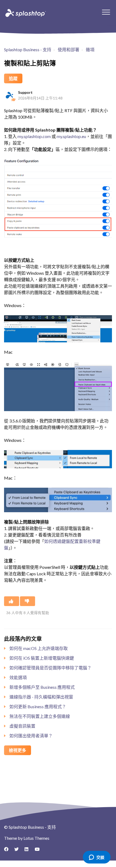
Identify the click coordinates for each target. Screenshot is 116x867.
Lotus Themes (36, 838)
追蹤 (13, 78)
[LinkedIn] (29, 851)
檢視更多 (17, 750)
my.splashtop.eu (71, 136)
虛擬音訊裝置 (22, 725)
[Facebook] (8, 851)
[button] (106, 12)
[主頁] (25, 12)
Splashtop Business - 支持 (27, 49)
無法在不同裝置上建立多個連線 (39, 716)
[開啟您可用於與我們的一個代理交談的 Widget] (97, 857)
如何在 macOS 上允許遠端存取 (38, 648)
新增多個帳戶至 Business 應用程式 (42, 687)
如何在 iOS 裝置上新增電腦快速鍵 (41, 657)
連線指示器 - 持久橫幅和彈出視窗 (41, 696)
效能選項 (18, 677)
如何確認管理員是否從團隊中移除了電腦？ (50, 667)
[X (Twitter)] (18, 851)
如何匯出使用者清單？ (31, 735)
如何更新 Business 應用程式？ (37, 706)
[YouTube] (39, 851)
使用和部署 (68, 49)
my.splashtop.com (34, 136)
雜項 (90, 49)
